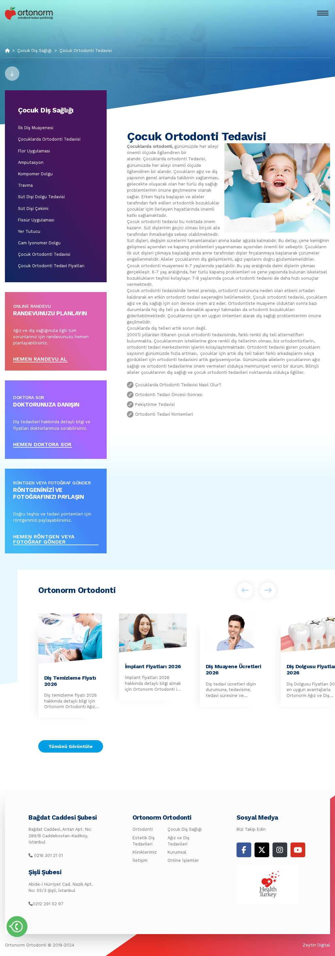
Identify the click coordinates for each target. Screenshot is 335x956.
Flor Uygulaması (34, 150)
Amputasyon (31, 162)
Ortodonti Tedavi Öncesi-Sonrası (169, 394)
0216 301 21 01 (48, 855)
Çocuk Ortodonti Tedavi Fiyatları (51, 265)
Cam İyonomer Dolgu (39, 242)
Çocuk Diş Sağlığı (34, 50)
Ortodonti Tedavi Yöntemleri (164, 414)
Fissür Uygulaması (36, 219)
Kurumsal (177, 852)
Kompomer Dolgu (35, 173)
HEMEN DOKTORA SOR (42, 444)
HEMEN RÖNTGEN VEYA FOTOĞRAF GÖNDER (44, 539)
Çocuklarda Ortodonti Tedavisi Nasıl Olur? (178, 384)
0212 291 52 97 (48, 903)
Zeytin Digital (316, 945)
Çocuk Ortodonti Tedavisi (86, 50)
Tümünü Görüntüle (70, 746)
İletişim (140, 860)
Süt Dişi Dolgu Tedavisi (41, 196)
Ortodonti (142, 829)
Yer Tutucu (29, 231)
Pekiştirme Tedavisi (155, 404)
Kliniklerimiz (144, 852)
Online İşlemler (183, 860)
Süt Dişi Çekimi (33, 208)
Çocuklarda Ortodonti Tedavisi (49, 139)
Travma (25, 185)
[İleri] (268, 590)
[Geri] (245, 590)
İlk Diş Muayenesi (35, 127)
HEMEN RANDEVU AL (40, 359)
